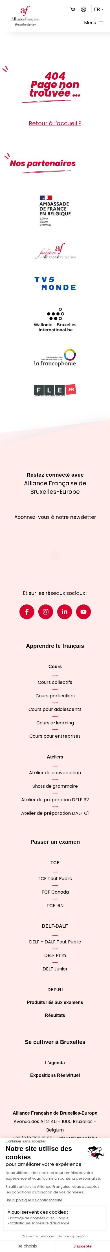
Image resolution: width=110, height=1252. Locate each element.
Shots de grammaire (55, 786)
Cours (55, 666)
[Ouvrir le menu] (94, 23)
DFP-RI (55, 989)
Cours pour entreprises (55, 736)
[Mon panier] (73, 9)
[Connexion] (83, 9)
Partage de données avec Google (39, 1218)
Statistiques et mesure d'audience (39, 1223)
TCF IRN (55, 905)
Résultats (55, 1015)
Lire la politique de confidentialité (34, 1200)
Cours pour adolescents (55, 709)
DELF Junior (55, 969)
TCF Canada (55, 892)
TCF (55, 862)
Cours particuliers (55, 696)
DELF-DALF (55, 926)
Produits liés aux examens (55, 1002)
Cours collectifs (55, 682)
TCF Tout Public (55, 878)
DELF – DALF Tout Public (55, 942)
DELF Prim (55, 955)
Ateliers (55, 757)
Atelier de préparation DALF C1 (55, 813)
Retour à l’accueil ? (55, 123)
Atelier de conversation (55, 772)
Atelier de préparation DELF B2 (55, 799)
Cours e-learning (55, 723)
